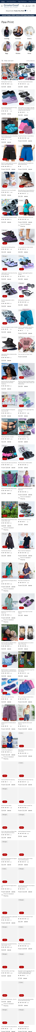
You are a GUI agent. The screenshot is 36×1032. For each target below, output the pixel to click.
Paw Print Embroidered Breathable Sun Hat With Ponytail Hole (25, 1000)
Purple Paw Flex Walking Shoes (8, 247)
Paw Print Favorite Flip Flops (24, 519)
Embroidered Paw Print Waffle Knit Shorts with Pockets (25, 164)
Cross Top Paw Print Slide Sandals (25, 247)
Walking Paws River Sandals (7, 436)
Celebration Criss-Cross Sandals (8, 190)
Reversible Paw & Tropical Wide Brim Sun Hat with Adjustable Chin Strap (26, 191)
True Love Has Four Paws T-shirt (25, 354)
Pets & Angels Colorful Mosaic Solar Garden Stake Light (9, 520)
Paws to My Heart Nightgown (24, 550)
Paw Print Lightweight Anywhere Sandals (25, 273)
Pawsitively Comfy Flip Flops (7, 697)
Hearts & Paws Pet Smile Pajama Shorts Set (25, 489)
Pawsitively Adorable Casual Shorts (9, 462)
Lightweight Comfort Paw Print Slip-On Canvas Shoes (9, 273)
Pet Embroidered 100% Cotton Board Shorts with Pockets (26, 886)
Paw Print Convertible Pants (24, 943)
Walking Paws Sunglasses (23, 300)
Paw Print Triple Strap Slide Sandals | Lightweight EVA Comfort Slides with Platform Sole (26, 382)
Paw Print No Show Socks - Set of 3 (8, 999)
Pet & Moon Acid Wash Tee (24, 580)
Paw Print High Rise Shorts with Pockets (25, 723)
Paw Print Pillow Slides (6, 805)
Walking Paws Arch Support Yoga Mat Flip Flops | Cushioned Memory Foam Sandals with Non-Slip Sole (26, 109)
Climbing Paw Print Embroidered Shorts (8, 723)
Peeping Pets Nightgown (23, 1026)
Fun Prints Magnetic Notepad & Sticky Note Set (8, 410)
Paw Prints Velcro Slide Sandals (25, 462)
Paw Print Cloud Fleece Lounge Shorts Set (8, 612)
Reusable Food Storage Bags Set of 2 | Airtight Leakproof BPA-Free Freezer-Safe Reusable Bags (26, 972)
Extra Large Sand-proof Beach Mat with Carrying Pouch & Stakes (9, 832)
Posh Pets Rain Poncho (6, 550)
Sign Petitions (22, 1)
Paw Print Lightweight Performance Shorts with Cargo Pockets (9, 164)
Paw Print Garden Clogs (23, 436)
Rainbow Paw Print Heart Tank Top (25, 779)
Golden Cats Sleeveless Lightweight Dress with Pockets (9, 917)
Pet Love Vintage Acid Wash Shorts (25, 697)
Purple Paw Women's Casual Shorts (26, 136)
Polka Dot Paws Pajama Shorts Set (25, 217)
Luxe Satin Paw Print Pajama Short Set (9, 886)
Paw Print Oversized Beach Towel (25, 916)
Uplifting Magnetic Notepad (24, 831)
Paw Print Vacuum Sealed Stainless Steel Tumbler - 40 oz (9, 944)
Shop (3, 1)
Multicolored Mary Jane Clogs (7, 971)
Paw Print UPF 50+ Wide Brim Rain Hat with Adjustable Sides (8, 643)
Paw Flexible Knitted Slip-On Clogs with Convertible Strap (9, 108)
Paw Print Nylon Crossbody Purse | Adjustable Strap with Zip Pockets (8, 670)
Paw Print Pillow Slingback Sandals (9, 217)
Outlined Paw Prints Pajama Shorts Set (9, 581)
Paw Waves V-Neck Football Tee (25, 805)
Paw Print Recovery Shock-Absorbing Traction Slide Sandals (9, 136)
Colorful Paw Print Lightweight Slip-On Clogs (26, 410)
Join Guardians (11, 1)
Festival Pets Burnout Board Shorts (9, 1026)
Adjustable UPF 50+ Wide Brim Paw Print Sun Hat (9, 355)
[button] (23, 6)
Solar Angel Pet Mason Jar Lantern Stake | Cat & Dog (25, 643)
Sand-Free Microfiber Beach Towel (9, 488)
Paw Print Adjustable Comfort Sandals (7, 300)
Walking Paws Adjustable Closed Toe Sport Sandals (26, 670)
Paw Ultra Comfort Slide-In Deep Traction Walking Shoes (25, 859)
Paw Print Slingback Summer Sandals (9, 327)
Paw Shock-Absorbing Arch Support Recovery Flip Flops (9, 859)
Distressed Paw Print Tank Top (8, 779)
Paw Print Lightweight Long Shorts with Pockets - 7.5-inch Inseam (25, 328)
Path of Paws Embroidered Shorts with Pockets (25, 750)
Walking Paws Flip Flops (6, 81)
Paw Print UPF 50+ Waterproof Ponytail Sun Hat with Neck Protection (8, 382)
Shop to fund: (15, 11)
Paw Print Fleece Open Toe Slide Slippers (25, 612)
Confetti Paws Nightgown (7, 750)
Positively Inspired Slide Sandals (25, 81)
